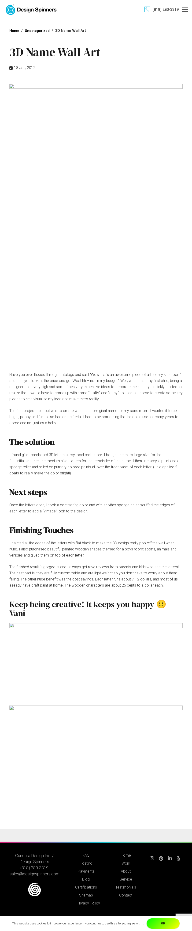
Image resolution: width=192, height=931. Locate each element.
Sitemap (86, 895)
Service (126, 879)
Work (126, 863)
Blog (86, 879)
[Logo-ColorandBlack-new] (31, 9)
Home (126, 855)
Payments (86, 871)
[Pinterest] (161, 860)
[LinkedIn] (170, 860)
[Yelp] (178, 860)
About (126, 871)
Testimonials (125, 887)
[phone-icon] (147, 9)
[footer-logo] (34, 889)
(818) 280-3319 (34, 867)
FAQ (86, 855)
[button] (185, 9)
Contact (125, 895)
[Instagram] (152, 860)
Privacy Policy (88, 903)
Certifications (86, 887)
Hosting (86, 863)
